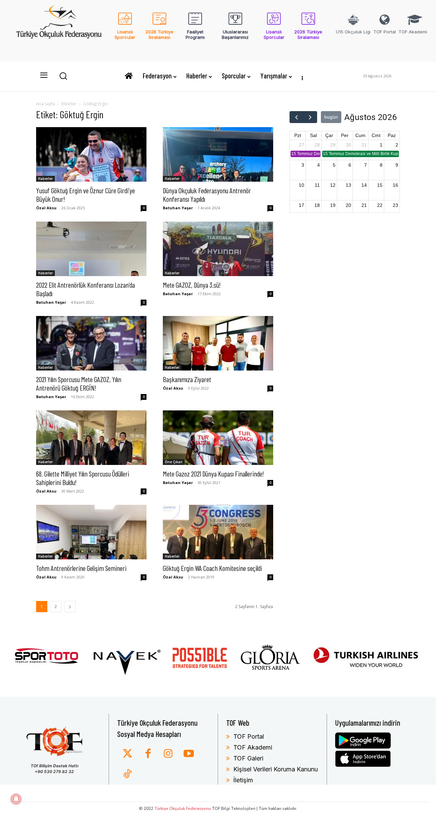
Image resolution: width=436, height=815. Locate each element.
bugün (331, 117)
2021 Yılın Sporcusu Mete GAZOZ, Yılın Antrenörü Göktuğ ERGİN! (78, 383)
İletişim (243, 780)
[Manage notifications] (16, 799)
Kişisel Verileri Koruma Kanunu (275, 769)
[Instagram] (168, 754)
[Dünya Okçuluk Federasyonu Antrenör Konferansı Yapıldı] (218, 154)
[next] (310, 117)
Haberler (45, 178)
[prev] (296, 117)
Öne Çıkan (174, 461)
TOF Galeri (248, 758)
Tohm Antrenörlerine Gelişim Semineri (81, 568)
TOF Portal (248, 736)
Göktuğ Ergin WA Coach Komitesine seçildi (212, 568)
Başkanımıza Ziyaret (187, 379)
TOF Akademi (252, 747)
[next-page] (70, 606)
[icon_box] (124, 30)
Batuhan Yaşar (178, 207)
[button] (63, 75)
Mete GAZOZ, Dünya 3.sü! (192, 285)
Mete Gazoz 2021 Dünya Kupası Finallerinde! (213, 473)
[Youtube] (188, 754)
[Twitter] (127, 754)
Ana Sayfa (45, 104)
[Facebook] (148, 754)
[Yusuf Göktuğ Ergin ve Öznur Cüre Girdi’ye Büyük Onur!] (91, 154)
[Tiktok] (127, 774)
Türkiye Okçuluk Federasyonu (182, 808)
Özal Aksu (46, 207)
